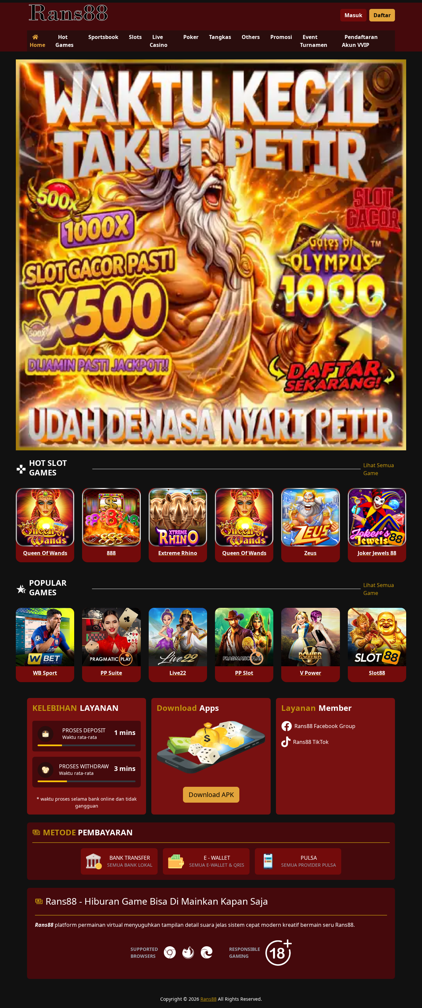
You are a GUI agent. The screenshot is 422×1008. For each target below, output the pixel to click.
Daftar (382, 15)
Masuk (353, 15)
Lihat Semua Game (378, 469)
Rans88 (208, 999)
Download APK (211, 794)
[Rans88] (68, 12)
